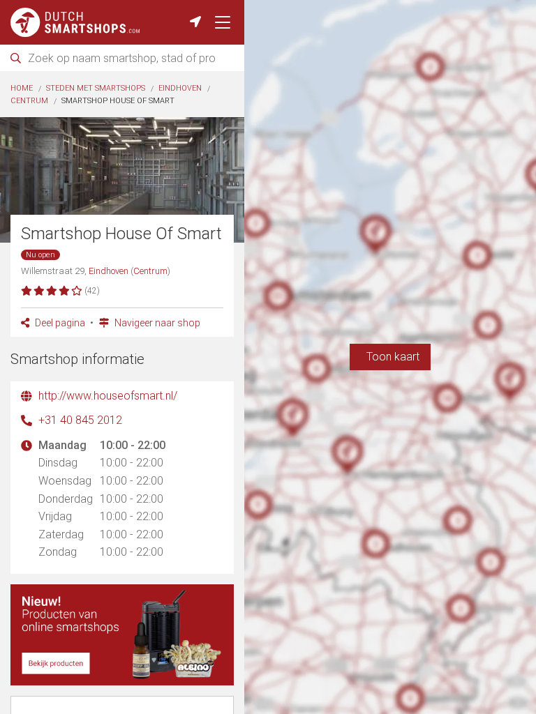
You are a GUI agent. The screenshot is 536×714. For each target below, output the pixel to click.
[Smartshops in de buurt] (195, 22)
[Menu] (222, 22)
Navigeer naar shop (156, 322)
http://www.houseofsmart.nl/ (107, 395)
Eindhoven (180, 88)
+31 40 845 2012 (80, 420)
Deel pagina (59, 322)
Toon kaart (390, 356)
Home (21, 88)
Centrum (29, 100)
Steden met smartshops (95, 88)
